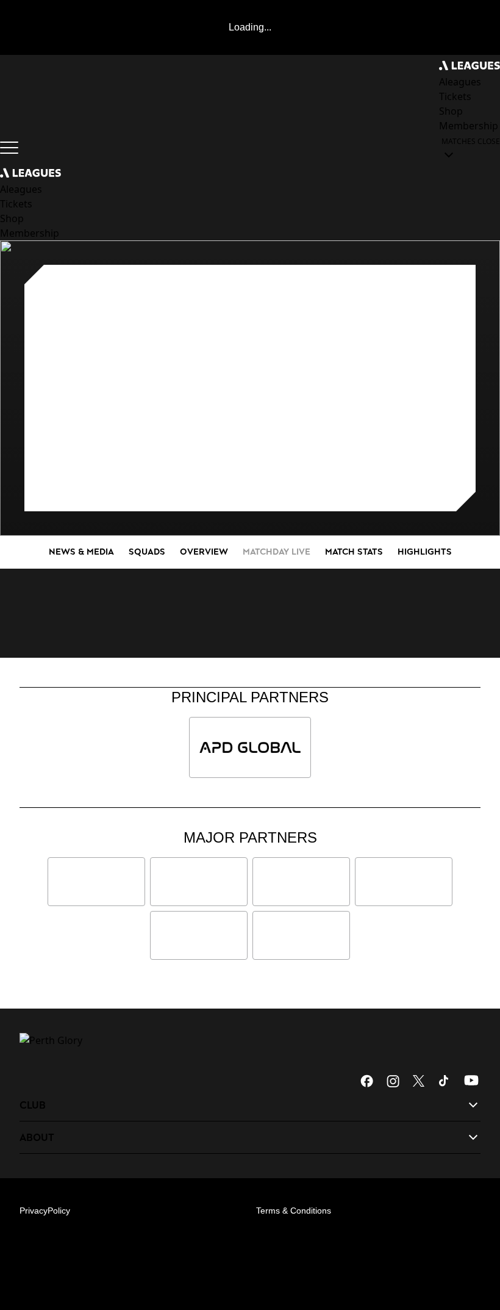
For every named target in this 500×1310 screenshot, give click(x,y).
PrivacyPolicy (45, 1210)
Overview (204, 551)
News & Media (81, 551)
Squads (147, 551)
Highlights (425, 551)
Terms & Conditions (293, 1210)
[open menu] (9, 148)
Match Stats (354, 551)
